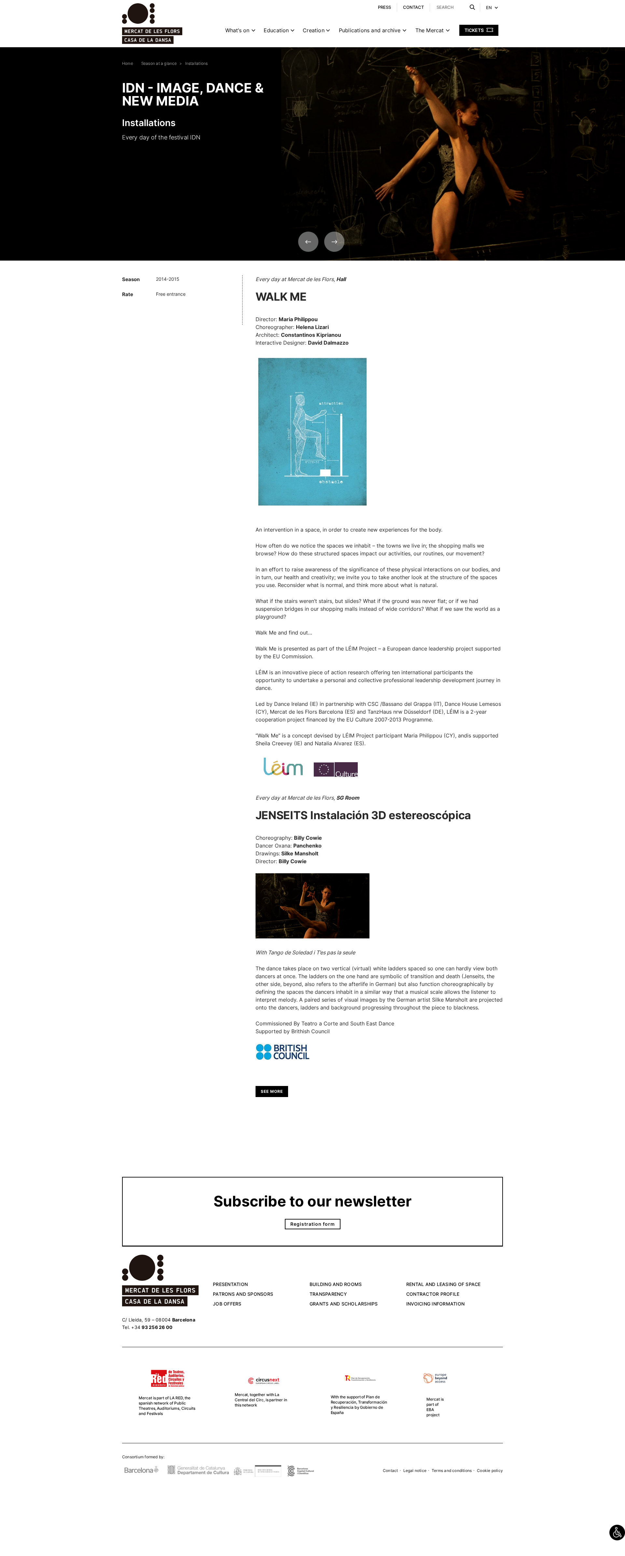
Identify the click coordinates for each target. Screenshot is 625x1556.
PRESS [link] (384, 7)
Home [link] (127, 63)
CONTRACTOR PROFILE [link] (433, 1294)
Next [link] (334, 241)
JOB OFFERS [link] (227, 1303)
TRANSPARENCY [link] (328, 1294)
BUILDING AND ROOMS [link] (336, 1284)
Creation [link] (314, 30)
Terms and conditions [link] (452, 1470)
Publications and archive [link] (370, 30)
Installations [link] (196, 63)
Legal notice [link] (415, 1470)
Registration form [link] (312, 1224)
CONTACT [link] (413, 7)
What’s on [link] (237, 30)
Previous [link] (308, 241)
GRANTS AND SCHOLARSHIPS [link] (344, 1303)
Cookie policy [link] (490, 1470)
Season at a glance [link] (159, 63)
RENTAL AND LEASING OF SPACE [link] (443, 1284)
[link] (617, 1532)
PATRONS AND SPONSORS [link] (243, 1294)
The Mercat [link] (429, 30)
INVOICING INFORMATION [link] (435, 1303)
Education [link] (276, 30)
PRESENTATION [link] (230, 1284)
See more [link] (272, 1091)
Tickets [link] (475, 30)
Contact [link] (390, 1470)
